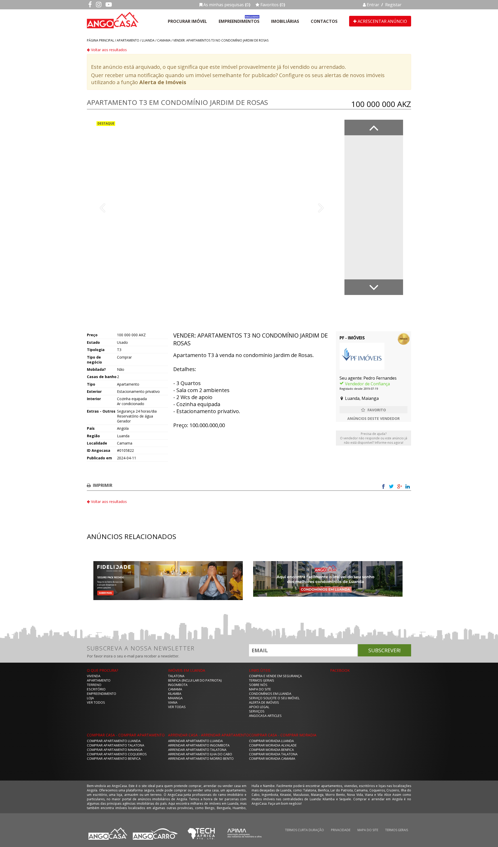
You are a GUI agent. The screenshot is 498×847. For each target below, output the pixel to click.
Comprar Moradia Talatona (273, 754)
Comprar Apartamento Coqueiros (117, 754)
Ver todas (177, 707)
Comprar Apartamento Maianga (114, 750)
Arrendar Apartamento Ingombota (199, 745)
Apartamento (128, 40)
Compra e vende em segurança (275, 676)
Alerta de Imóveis (162, 82)
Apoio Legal (259, 707)
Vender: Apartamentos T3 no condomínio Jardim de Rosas (220, 40)
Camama (164, 40)
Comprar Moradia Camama (272, 758)
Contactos (324, 21)
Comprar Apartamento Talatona (115, 745)
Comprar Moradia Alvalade (273, 745)
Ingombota (178, 685)
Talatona (176, 676)
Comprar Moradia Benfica (271, 750)
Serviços (257, 711)
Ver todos (96, 702)
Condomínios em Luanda (270, 693)
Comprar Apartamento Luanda (114, 741)
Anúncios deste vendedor (373, 418)
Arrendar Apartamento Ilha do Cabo (200, 754)
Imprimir (102, 485)
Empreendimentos (239, 21)
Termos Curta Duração (304, 830)
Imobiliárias (285, 21)
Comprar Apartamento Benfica (114, 758)
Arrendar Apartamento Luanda (195, 741)
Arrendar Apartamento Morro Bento (201, 758)
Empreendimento (101, 693)
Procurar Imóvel (187, 21)
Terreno (94, 685)
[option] (211, 207)
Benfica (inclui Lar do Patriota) (195, 680)
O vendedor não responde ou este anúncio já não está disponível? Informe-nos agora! (373, 438)
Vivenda (93, 676)
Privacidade (340, 830)
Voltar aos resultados (108, 49)
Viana (172, 702)
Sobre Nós (258, 685)
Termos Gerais (261, 680)
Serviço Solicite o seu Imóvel (274, 698)
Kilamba (174, 693)
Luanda (148, 40)
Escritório (96, 689)
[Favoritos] (373, 409)
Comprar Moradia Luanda (271, 741)
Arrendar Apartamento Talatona (197, 750)
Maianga (175, 698)
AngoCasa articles (265, 716)
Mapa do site (260, 689)
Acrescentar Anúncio (382, 21)
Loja (90, 698)
